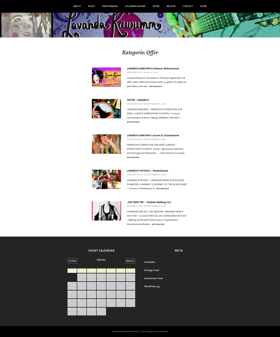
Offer (156, 6)
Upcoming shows (135, 6)
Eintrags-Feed (151, 270)
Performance (110, 6)
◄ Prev (72, 260)
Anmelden (149, 262)
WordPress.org (151, 286)
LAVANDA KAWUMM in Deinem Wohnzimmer (153, 68)
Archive (171, 6)
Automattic (163, 331)
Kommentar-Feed (153, 278)
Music (91, 6)
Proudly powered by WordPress (125, 331)
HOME (203, 6)
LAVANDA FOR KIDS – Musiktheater (147, 170)
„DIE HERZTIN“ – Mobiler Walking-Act (149, 202)
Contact (188, 6)
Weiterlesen (155, 86)
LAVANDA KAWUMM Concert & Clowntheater (153, 135)
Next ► (130, 260)
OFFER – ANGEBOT (138, 100)
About (77, 6)
